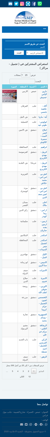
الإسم (43, 86)
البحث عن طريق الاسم (35, 43)
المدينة (32, 86)
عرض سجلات (25, 74)
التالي (22, 376)
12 (29, 376)
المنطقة (23, 86)
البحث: (38, 81)
